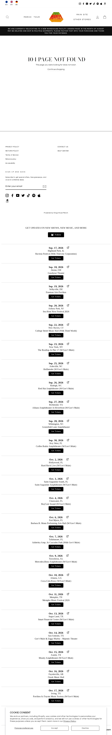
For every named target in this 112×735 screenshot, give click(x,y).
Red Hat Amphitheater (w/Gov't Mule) (56, 388)
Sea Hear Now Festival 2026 (56, 311)
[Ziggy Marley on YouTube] (17, 195)
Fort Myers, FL (56, 520)
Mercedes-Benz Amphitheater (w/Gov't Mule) (56, 562)
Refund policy (10, 159)
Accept (54, 728)
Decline (85, 728)
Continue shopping (56, 69)
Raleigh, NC (56, 385)
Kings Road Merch (61, 213)
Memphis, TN (56, 597)
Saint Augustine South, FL (56, 482)
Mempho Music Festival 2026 (56, 600)
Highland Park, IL (56, 251)
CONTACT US (63, 147)
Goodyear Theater (56, 273)
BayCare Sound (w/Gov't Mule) (56, 504)
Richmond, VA (56, 405)
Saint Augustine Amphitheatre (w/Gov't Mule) (56, 485)
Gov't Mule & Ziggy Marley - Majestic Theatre (56, 639)
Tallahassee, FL (56, 539)
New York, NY (56, 347)
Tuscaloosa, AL (56, 559)
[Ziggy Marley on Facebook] (12, 195)
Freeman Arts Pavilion (56, 292)
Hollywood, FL (56, 462)
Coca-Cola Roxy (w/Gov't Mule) (56, 581)
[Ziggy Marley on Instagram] (7, 195)
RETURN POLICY (12, 151)
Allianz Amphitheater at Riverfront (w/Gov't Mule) (55, 408)
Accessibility (10, 163)
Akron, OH (56, 270)
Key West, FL (56, 443)
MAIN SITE (82, 15)
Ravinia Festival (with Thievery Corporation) (56, 254)
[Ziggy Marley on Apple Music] (39, 195)
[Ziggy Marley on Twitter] (23, 195)
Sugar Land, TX (56, 616)
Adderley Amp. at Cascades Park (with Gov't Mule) (56, 542)
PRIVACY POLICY (12, 147)
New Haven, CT (56, 328)
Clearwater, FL (56, 501)
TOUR (37, 17)
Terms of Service (12, 155)
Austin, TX (56, 655)
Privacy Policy (69, 721)
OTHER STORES (82, 19)
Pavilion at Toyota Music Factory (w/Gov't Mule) (56, 696)
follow (58, 235)
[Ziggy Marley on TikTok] (28, 195)
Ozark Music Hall (56, 677)
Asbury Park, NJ (56, 308)
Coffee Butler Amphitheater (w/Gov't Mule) (56, 446)
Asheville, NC (56, 366)
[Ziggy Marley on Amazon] (7, 200)
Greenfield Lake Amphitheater (56, 427)
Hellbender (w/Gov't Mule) (56, 369)
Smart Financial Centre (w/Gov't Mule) (56, 619)
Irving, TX (56, 693)
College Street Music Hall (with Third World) (56, 331)
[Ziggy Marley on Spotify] (33, 195)
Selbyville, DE (56, 289)
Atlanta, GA (56, 578)
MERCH (28, 17)
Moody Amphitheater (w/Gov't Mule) (56, 658)
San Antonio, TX (56, 636)
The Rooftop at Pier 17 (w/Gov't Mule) (56, 350)
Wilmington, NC (56, 424)
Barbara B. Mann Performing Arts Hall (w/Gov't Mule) (56, 523)
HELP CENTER (63, 151)
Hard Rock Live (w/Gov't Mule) (56, 465)
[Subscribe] (44, 186)
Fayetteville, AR (56, 674)
